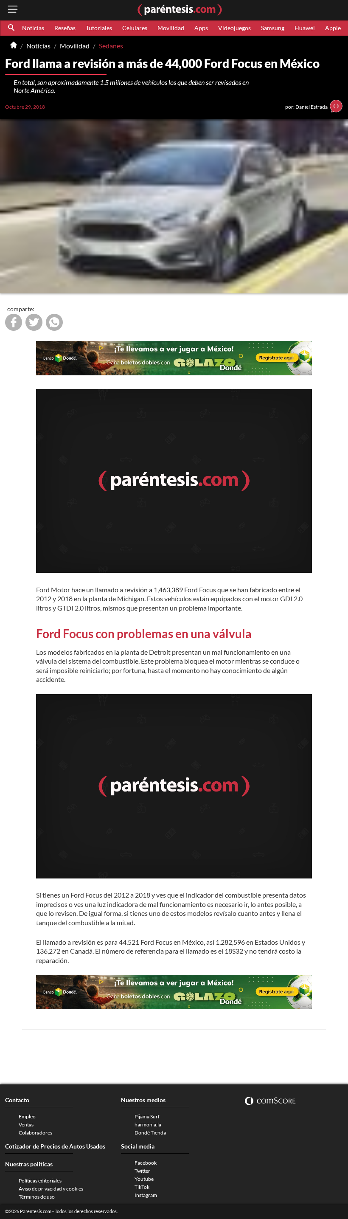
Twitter (142, 1171)
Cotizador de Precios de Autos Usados (55, 1146)
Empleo (27, 1116)
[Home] (13, 46)
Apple (333, 27)
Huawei (305, 27)
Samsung (272, 27)
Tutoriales (99, 27)
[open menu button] (13, 10)
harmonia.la (148, 1124)
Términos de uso (37, 1197)
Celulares (134, 27)
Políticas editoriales (40, 1180)
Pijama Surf (147, 1116)
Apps (201, 27)
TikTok (142, 1187)
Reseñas (65, 27)
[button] (12, 28)
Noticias (33, 27)
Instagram (146, 1195)
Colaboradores (35, 1132)
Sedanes (111, 46)
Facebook (146, 1163)
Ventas (26, 1124)
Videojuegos (234, 27)
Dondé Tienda (150, 1132)
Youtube (144, 1179)
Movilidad (170, 27)
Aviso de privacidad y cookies (51, 1188)
